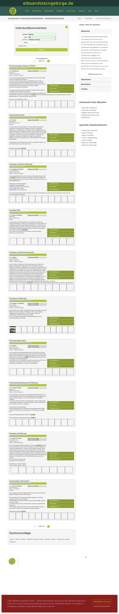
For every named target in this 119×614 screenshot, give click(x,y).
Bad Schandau (65, 584)
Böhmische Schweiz (39, 539)
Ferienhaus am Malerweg (17, 298)
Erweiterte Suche (22, 45)
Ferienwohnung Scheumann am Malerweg (23, 383)
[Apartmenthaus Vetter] (60, 124)
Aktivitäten (13, 590)
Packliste (84, 89)
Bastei (45, 581)
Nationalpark (59, 581)
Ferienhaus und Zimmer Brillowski (20, 164)
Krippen (12, 539)
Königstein (65, 587)
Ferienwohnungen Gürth (17, 340)
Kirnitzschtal (47, 590)
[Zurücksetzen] (66, 27)
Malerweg (17, 539)
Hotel (29, 580)
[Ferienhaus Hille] (60, 219)
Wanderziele (85, 31)
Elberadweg (30, 539)
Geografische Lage (54, 91)
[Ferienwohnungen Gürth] (60, 349)
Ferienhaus (31, 588)
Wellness (54, 590)
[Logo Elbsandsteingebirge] (12, 11)
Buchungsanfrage (54, 85)
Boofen (60, 590)
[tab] (95, 31)
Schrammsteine (48, 584)
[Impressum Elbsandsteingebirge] (98, 2)
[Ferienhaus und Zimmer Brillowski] (60, 173)
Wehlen (67, 539)
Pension (30, 583)
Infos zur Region (15, 583)
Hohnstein (57, 587)
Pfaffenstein (13, 541)
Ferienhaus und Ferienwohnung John (21, 252)
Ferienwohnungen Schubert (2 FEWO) (22, 66)
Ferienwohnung (61, 539)
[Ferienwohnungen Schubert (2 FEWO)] (60, 75)
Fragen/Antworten (15, 580)
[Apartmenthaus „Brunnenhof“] (60, 490)
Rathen (51, 587)
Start (79, 18)
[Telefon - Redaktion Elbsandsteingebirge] (103, 2)
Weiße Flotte (57, 584)
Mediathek (13, 585)
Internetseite (52, 88)
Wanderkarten (86, 79)
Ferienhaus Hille (14, 210)
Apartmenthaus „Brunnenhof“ (19, 481)
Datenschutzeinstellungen (101, 606)
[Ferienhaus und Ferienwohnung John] (60, 261)
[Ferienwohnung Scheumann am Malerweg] (60, 391)
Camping (30, 590)
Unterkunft (88, 18)
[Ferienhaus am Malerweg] (60, 307)
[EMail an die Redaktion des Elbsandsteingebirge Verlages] (109, 2)
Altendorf (53, 539)
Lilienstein (23, 539)
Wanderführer (86, 84)
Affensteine (67, 581)
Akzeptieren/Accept (102, 601)
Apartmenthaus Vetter (16, 115)
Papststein (47, 539)
